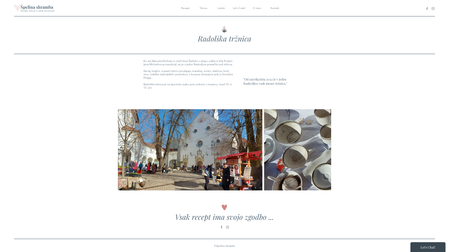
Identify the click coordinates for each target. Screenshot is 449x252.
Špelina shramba (37, 7)
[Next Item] (325, 149)
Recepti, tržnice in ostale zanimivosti (38, 10)
